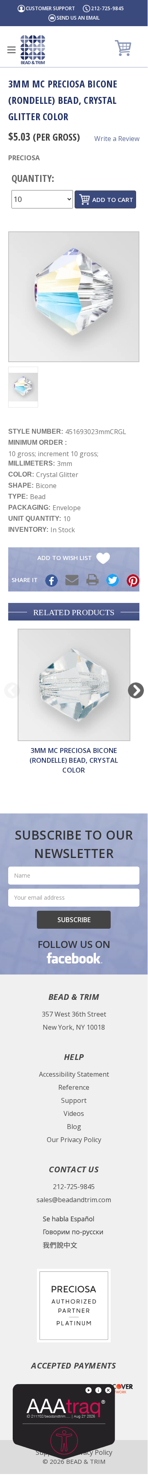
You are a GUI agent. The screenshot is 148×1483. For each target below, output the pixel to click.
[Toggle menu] (11, 49)
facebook (73, 958)
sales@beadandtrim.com (73, 1199)
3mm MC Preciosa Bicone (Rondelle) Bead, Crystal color (74, 760)
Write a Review (116, 138)
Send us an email (78, 17)
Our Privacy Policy (74, 1139)
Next (136, 690)
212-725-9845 (107, 8)
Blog (74, 1126)
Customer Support (50, 8)
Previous (12, 690)
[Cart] (124, 47)
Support (74, 1100)
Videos (74, 1113)
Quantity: (32, 178)
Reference (73, 1087)
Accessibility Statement (74, 1074)
